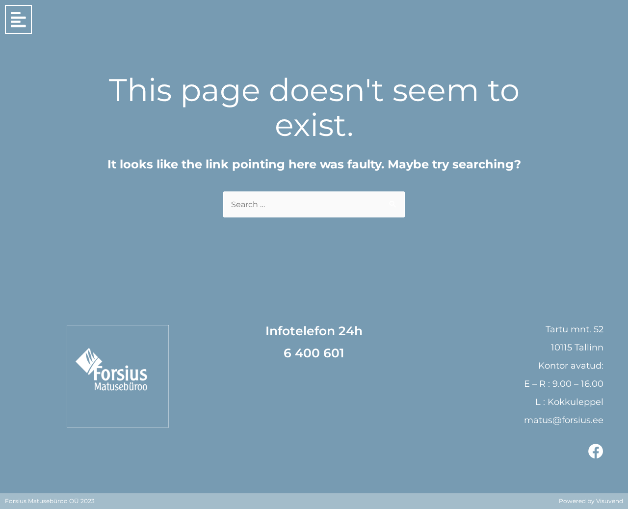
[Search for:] (314, 204)
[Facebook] (595, 451)
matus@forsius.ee (563, 420)
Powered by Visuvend (591, 501)
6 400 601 (314, 353)
